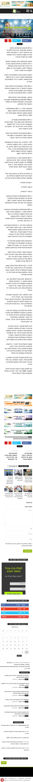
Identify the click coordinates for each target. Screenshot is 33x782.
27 (10, 648)
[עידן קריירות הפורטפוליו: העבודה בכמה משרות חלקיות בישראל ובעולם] (8, 472)
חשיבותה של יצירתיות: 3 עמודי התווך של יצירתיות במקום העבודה (26, 456)
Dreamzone (21, 778)
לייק (3, 605)
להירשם (4, 617)
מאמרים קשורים (23, 466)
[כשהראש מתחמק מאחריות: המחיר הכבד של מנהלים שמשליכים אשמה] (27, 472)
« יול (19, 655)
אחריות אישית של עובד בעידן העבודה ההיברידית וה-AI (8, 495)
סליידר (6, 27)
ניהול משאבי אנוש (18, 27)
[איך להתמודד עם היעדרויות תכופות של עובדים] (27, 489)
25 (18, 648)
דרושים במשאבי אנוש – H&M (14, 737)
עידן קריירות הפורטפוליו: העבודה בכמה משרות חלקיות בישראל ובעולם (9, 480)
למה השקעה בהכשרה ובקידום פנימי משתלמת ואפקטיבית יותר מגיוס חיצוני (17, 713)
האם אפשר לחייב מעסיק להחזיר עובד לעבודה (17, 699)
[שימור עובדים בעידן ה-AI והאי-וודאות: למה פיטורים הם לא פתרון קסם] (18, 489)
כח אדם (11, 27)
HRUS (6, 778)
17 (22, 645)
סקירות (29, 29)
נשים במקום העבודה (18, 438)
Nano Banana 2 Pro (24, 725)
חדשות (26, 687)
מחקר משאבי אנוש (23, 437)
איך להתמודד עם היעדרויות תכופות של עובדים (28, 495)
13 (10, 641)
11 (18, 641)
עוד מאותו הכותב (13, 466)
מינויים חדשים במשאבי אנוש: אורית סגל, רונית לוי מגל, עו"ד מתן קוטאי (11, 456)
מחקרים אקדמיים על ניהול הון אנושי (12, 437)
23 (26, 648)
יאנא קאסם (26, 737)
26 (14, 648)
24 (22, 648)
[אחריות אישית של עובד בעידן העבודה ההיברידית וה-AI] (8, 489)
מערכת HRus (26, 36)
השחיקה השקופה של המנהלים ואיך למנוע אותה (18, 478)
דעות (30, 27)
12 (14, 641)
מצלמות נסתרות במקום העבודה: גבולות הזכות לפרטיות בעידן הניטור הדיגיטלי (16, 692)
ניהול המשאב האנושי (27, 438)
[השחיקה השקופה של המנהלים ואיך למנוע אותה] (18, 472)
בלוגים (25, 27)
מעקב (3, 609)
